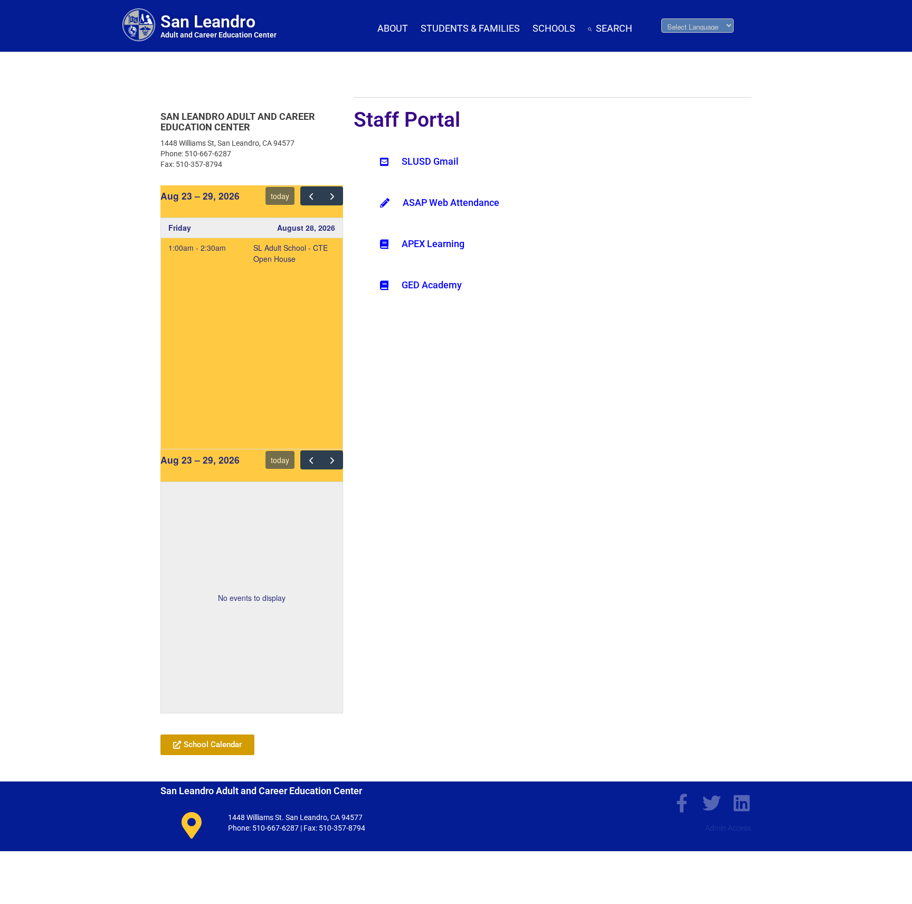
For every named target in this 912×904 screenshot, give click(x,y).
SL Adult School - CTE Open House (290, 253)
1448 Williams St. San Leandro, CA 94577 (295, 817)
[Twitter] (711, 803)
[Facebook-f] (681, 803)
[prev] (311, 195)
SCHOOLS (554, 28)
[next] (332, 195)
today (280, 196)
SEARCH (614, 28)
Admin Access (728, 828)
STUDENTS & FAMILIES (470, 28)
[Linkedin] (742, 803)
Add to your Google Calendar (211, 718)
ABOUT (392, 28)
